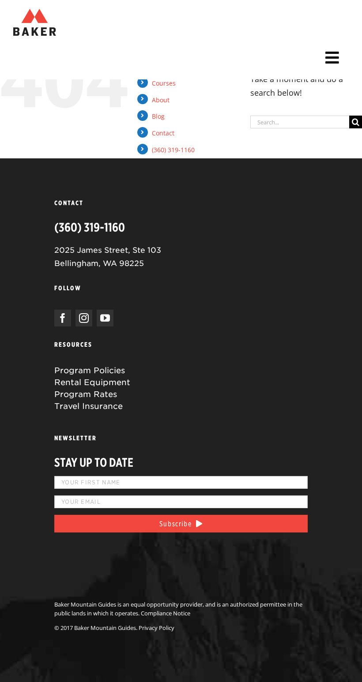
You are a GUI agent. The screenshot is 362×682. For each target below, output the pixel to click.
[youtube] (105, 318)
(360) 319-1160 (173, 150)
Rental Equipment (92, 382)
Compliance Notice (165, 613)
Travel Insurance (88, 406)
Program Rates (85, 394)
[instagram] (83, 318)
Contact (163, 133)
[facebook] (62, 318)
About (161, 100)
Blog (158, 116)
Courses (164, 83)
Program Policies (89, 370)
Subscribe (177, 524)
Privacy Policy (156, 628)
